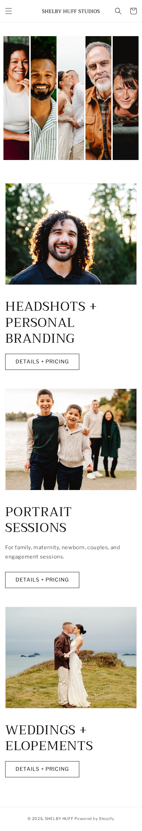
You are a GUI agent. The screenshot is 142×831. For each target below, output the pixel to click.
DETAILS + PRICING (42, 362)
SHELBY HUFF (59, 818)
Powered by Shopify (94, 818)
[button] (8, 11)
